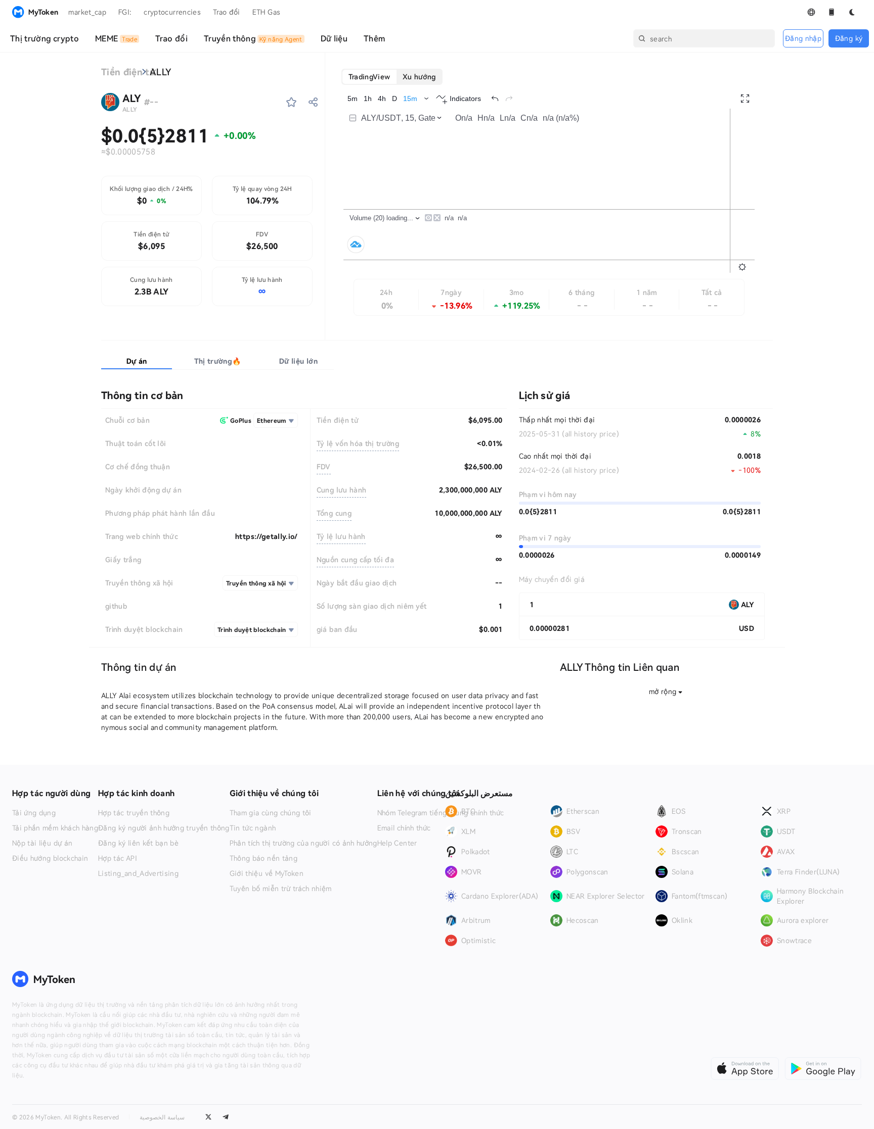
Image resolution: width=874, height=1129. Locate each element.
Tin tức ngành (253, 827)
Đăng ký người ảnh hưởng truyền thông (164, 827)
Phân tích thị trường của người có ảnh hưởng (303, 843)
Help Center (397, 843)
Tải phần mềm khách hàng (55, 827)
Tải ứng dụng (34, 812)
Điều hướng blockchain (50, 858)
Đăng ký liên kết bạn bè (138, 843)
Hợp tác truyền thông (133, 812)
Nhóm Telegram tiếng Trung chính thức (440, 812)
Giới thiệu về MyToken (266, 873)
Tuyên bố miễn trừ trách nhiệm (281, 888)
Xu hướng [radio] (419, 76)
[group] (392, 77)
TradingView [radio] (369, 76)
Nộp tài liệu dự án (42, 843)
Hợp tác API (117, 858)
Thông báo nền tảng (263, 858)
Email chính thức (404, 827)
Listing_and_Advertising (138, 873)
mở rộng (662, 691)
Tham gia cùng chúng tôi (271, 812)
